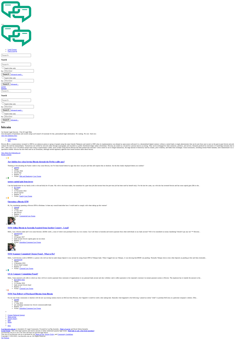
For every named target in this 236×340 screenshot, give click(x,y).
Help (9, 320)
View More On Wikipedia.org (10, 153)
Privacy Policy (12, 318)
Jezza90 (16, 299)
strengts (16, 167)
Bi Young (17, 187)
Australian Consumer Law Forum (30, 242)
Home (10, 322)
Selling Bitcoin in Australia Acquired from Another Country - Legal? (38, 228)
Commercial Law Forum (27, 216)
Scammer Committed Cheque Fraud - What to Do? (31, 254)
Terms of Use (12, 317)
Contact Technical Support (16, 315)
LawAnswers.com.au (8, 329)
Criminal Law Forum (26, 268)
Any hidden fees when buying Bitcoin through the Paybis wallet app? (36, 162)
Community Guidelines (65, 334)
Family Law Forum (25, 196)
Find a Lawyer (65, 329)
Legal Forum (5, 331)
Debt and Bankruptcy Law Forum (30, 176)
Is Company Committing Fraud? (23, 274)
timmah (16, 207)
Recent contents (6, 154)
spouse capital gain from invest (20, 182)
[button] (2, 24)
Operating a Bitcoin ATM (18, 202)
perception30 (18, 233)
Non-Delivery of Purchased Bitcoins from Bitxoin (30, 294)
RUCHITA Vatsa (19, 280)
